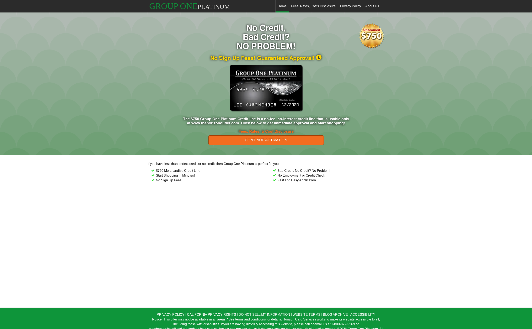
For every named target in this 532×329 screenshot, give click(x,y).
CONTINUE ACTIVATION (266, 140)
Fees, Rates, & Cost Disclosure (266, 131)
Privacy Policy (350, 6)
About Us (372, 6)
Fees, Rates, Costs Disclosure (313, 6)
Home (282, 6)
